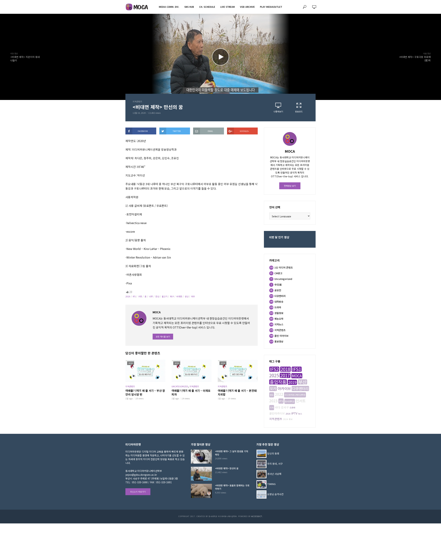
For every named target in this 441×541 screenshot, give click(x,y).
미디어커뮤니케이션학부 (295, 394)
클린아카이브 (277, 413)
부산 (302, 382)
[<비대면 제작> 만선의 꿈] (201, 474)
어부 (193, 296)
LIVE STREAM (227, 6)
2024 (285, 419)
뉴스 (300, 413)
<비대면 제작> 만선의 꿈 (226, 468)
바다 (277, 407)
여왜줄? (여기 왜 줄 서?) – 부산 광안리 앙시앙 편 (145, 392)
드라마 (292, 407)
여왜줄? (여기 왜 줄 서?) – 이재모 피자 (191, 392)
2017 (285, 375)
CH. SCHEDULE (207, 6)
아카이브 (284, 388)
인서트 (301, 401)
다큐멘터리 (300, 388)
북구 (172, 296)
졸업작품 (278, 382)
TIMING (271, 484)
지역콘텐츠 (137, 101)
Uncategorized (180, 386)
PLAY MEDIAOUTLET (271, 6)
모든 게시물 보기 (163, 336)
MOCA (297, 375)
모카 (273, 388)
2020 (127, 296)
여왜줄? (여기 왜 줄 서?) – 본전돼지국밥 (237, 392)
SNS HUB (189, 6)
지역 (272, 407)
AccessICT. (257, 516)
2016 (288, 413)
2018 (285, 369)
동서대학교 (289, 401)
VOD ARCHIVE (247, 6)
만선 (157, 296)
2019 (292, 382)
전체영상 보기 (290, 185)
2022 (279, 394)
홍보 (291, 419)
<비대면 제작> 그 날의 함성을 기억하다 (231, 453)
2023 (273, 401)
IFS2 (274, 369)
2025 (274, 375)
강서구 (285, 407)
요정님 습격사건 (275, 494)
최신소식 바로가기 (138, 491)
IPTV (294, 413)
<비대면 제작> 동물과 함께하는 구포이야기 (232, 487)
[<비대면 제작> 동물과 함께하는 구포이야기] (201, 491)
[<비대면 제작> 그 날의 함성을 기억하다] (201, 457)
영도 (272, 394)
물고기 (164, 296)
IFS (134, 296)
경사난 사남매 (274, 474)
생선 (186, 296)
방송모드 (299, 111)
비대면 (179, 296)
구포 (140, 296)
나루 (151, 296)
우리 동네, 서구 (275, 463)
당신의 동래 (273, 453)
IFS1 (296, 369)
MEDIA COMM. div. (169, 6)
